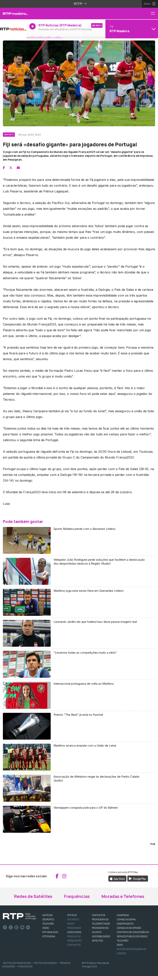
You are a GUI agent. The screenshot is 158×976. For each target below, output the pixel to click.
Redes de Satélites (33, 896)
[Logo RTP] (19, 916)
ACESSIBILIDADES (101, 936)
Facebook (5, 927)
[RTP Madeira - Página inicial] (13, 13)
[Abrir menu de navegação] (154, 13)
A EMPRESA (123, 915)
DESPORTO (48, 919)
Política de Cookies (45, 963)
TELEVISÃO (48, 923)
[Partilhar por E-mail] (18, 168)
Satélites (97, 940)
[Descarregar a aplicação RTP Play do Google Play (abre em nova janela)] (137, 878)
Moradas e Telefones (122, 896)
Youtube (22, 927)
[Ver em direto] (13, 29)
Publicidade (25, 966)
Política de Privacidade (17, 963)
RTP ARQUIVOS (50, 932)
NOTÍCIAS (47, 915)
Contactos (74, 945)
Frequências (77, 896)
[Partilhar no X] (10, 168)
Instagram (16, 927)
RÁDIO (45, 928)
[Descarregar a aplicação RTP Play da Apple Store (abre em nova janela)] (117, 878)
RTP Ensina (48, 936)
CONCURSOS (74, 932)
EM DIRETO (73, 919)
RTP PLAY (72, 915)
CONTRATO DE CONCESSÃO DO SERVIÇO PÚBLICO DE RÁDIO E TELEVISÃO (133, 936)
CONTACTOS (98, 915)
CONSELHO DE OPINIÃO (129, 928)
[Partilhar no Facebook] (4, 168)
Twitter (11, 927)
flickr (28, 927)
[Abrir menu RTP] (79, 3)
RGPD (120, 945)
